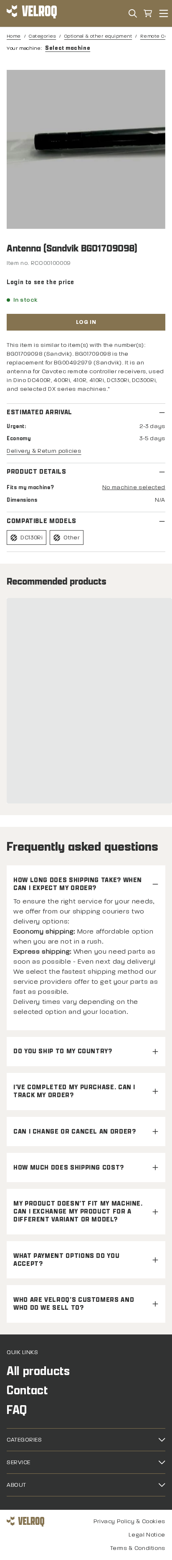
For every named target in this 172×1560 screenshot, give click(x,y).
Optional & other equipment (98, 36)
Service (18, 1462)
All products (38, 1371)
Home (14, 36)
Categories (42, 36)
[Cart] (147, 13)
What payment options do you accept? (66, 1260)
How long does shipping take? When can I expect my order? (77, 884)
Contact (27, 1390)
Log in (86, 322)
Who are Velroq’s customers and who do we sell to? (73, 1304)
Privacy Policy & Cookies (129, 1521)
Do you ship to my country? (62, 1051)
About (16, 1484)
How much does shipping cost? (68, 1168)
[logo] (32, 13)
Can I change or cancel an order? (74, 1132)
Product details (36, 472)
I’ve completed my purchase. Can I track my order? (74, 1091)
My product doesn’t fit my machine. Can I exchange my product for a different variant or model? (78, 1212)
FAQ (17, 1410)
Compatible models (41, 521)
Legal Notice (147, 1534)
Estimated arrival (39, 412)
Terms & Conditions (137, 1548)
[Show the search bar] (132, 13)
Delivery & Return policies (44, 450)
